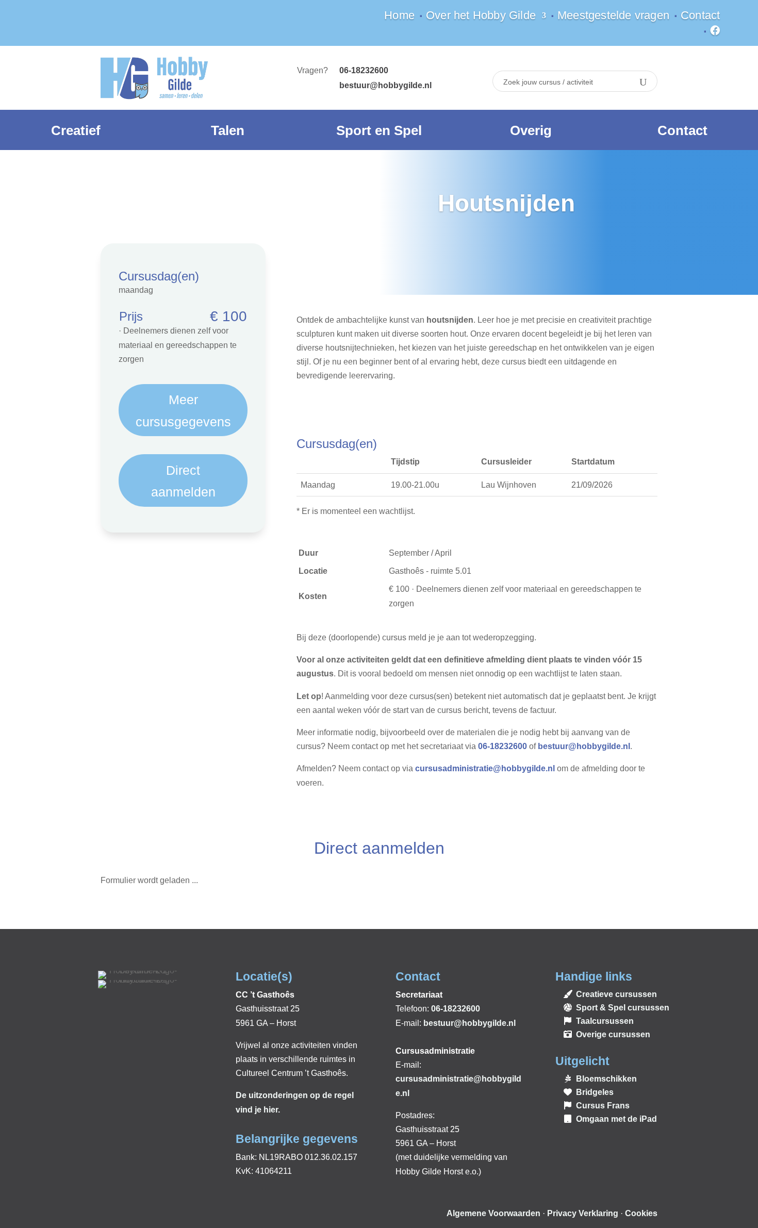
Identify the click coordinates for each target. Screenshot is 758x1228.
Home (399, 17)
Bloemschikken (606, 1078)
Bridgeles (595, 1092)
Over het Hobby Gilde (481, 17)
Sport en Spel (379, 130)
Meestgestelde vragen (613, 17)
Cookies (641, 1213)
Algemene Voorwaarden (493, 1213)
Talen (227, 130)
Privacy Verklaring (582, 1213)
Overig (531, 130)
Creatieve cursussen (616, 994)
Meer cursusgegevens (183, 410)
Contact (700, 17)
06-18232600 (502, 746)
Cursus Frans (603, 1105)
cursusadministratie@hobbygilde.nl (485, 768)
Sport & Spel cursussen (622, 1007)
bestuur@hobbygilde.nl (385, 85)
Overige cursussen (613, 1034)
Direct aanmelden (183, 481)
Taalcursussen (605, 1021)
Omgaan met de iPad (616, 1119)
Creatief (76, 130)
